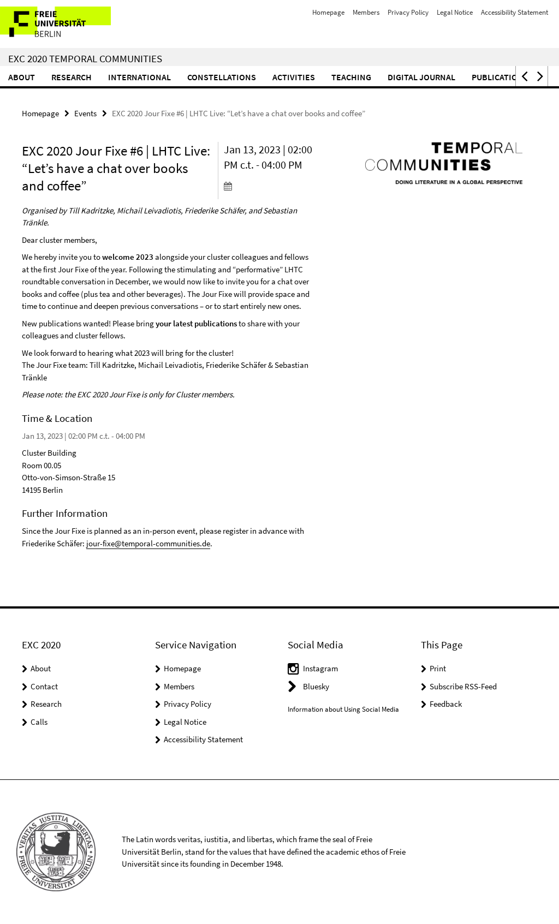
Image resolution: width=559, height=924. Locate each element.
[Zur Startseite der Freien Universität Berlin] (72, 24)
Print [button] (438, 668)
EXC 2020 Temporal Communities (85, 58)
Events (85, 113)
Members (366, 12)
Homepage (328, 12)
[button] (523, 76)
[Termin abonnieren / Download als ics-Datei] (270, 185)
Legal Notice (455, 12)
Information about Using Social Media (343, 709)
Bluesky (316, 686)
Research (71, 76)
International (139, 76)
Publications (500, 76)
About (21, 76)
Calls (39, 722)
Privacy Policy (408, 12)
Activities (293, 76)
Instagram (320, 668)
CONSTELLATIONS (221, 76)
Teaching (351, 76)
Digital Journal (421, 76)
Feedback (446, 704)
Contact (44, 686)
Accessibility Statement (514, 12)
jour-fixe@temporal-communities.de (148, 543)
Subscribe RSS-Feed (463, 686)
